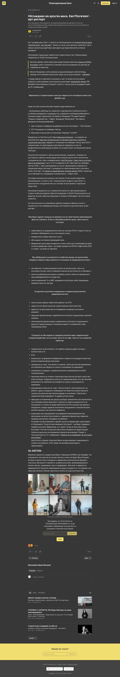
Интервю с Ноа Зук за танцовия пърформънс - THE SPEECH (47, 628)
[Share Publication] (98, 3)
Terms (65, 664)
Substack (51, 673)
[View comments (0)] (36, 36)
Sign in (114, 3)
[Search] (94, 3)
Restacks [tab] (39, 571)
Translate (32, 12)
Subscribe (105, 3)
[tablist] (35, 570)
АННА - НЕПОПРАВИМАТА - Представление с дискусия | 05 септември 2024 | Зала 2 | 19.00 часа (50, 615)
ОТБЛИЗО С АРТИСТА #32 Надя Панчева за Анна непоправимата (49, 611)
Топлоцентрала (36, 30)
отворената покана (78, 82)
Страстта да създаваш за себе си (42, 626)
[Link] (25, 450)
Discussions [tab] (41, 593)
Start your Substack (55, 669)
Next (86, 558)
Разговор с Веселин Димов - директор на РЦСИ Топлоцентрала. (48, 600)
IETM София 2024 (34, 10)
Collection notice (72, 664)
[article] (60, 601)
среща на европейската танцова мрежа (61, 171)
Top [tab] (30, 593)
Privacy (60, 664)
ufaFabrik (86, 75)
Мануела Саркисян (65, 137)
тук (63, 98)
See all (31, 638)
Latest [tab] (34, 593)
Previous (35, 558)
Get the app (68, 669)
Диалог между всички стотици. (42, 598)
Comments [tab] (32, 571)
